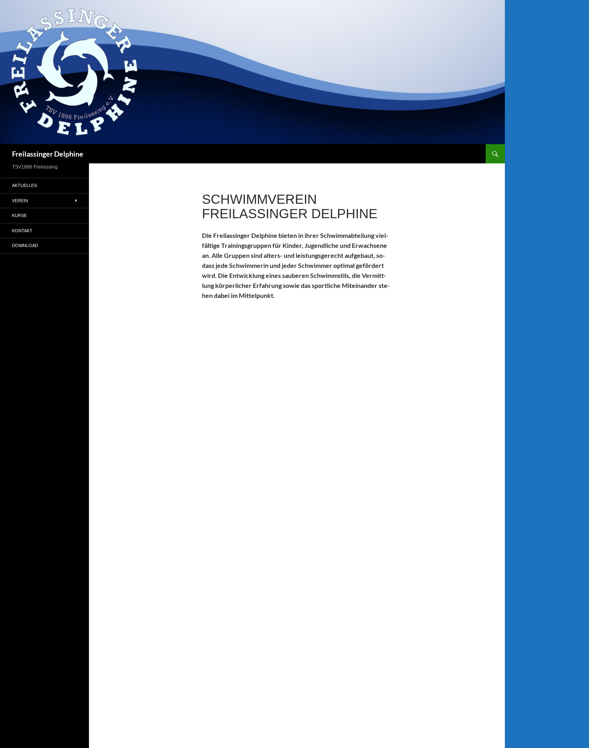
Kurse (19, 215)
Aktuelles (24, 185)
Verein (20, 200)
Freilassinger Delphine (47, 153)
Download (25, 245)
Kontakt (22, 230)
